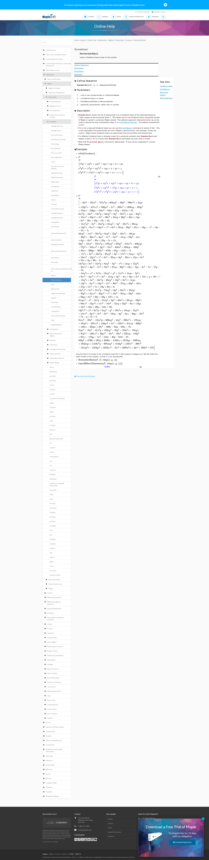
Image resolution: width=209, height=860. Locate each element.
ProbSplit (53, 526)
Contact (77, 814)
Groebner (53, 121)
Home (76, 40)
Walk (52, 320)
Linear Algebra (51, 642)
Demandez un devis (159, 12)
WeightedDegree (56, 325)
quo (51, 535)
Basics (52, 367)
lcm (51, 465)
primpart (52, 521)
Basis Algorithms (56, 157)
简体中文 (78, 854)
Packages (50, 664)
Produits (110, 819)
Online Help (91, 40)
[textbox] (87, 153)
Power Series (51, 700)
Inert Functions (52, 713)
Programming (50, 731)
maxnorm (53, 470)
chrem (52, 385)
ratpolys (52, 548)
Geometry (50, 633)
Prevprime (53, 508)
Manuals (48, 778)
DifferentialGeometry (54, 691)
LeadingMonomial (56, 218)
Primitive (53, 512)
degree (52, 403)
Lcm (51, 461)
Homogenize (55, 186)
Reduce (53, 275)
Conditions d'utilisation (85, 857)
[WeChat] (95, 839)
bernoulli (53, 376)
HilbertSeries (55, 182)
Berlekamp (53, 372)
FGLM (53, 162)
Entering (52, 416)
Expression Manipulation (56, 92)
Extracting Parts (55, 110)
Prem (51, 494)
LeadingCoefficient (57, 213)
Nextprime (53, 479)
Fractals (49, 629)
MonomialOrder (56, 240)
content (52, 394)
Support (53, 298)
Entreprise (111, 836)
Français (57, 854)
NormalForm (55, 258)
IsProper (54, 204)
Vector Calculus (52, 673)
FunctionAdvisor (52, 705)
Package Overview (57, 126)
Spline (52, 562)
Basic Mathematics (53, 678)
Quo (51, 530)
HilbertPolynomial (57, 177)
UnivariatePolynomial (58, 316)
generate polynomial (56, 439)
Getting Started (51, 50)
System (48, 774)
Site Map (131, 857)
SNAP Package (54, 363)
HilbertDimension (57, 173)
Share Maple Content (53, 70)
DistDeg (52, 407)
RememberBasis (56, 280)
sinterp (52, 557)
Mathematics (50, 75)
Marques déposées (122, 857)
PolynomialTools (55, 354)
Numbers (50, 718)
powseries (53, 490)
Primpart (53, 517)
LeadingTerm (55, 222)
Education (49, 760)
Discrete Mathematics (54, 608)
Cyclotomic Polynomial (57, 398)
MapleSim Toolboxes (52, 796)
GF (51, 443)
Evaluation (50, 613)
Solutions (110, 823)
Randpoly (53, 539)
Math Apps (49, 756)
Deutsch (64, 854)
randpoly (53, 544)
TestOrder (54, 302)
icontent (52, 448)
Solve (53, 284)
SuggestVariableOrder (58, 293)
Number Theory (52, 651)
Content (52, 389)
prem (51, 499)
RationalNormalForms (57, 358)
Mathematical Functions (55, 646)
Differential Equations (54, 597)
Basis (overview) (56, 153)
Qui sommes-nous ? (49, 814)
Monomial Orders (57, 135)
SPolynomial (55, 289)
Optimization (51, 660)
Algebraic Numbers (54, 88)
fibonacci (52, 430)
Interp (52, 452)
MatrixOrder (55, 227)
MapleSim (49, 792)
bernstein (53, 380)
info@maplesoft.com (84, 830)
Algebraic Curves (55, 106)
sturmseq (53, 570)
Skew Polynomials (54, 579)
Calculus (50, 593)
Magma (50, 588)
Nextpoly (53, 474)
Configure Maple (51, 783)
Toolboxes (49, 787)
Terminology (55, 144)
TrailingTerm (55, 311)
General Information (54, 79)
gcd (51, 434)
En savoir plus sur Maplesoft (50, 842)
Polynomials (52, 97)
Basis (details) (55, 148)
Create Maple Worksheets (54, 59)
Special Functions (52, 669)
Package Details (56, 130)
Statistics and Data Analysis (55, 727)
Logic (48, 696)
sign (51, 553)
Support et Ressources (114, 832)
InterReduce (55, 195)
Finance (49, 624)
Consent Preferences (109, 857)
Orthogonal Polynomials (58, 349)
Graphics (49, 736)
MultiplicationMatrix (57, 244)
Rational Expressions (55, 584)
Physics (48, 722)
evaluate (52, 425)
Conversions (51, 687)
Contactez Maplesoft (143, 12)
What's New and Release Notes (56, 55)
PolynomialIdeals (55, 101)
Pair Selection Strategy (58, 139)
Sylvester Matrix (55, 575)
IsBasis (53, 200)
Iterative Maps (52, 637)
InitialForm (54, 191)
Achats (110, 828)
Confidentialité (97, 857)
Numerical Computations (55, 655)
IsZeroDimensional (57, 209)
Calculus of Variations (54, 682)
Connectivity (50, 745)
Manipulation (54, 329)
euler (51, 421)
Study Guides (50, 765)
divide (51, 412)
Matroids (53, 340)
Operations (53, 345)
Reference (49, 769)
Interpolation (54, 456)
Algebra (49, 84)
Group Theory (52, 709)
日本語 (71, 854)
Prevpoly (53, 503)
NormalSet (54, 262)
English (51, 854)
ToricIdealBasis (56, 307)
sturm (52, 566)
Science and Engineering (53, 740)
